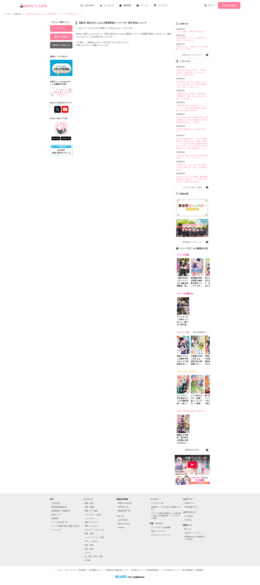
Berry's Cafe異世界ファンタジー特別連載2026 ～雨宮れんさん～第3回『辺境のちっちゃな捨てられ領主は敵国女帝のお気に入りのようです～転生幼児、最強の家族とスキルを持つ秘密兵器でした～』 (192, 144)
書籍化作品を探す (192, 450)
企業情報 (199, 570)
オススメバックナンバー (160, 535)
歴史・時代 (89, 545)
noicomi (121, 527)
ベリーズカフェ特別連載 (160, 527)
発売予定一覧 (123, 507)
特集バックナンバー (159, 531)
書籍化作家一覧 (124, 511)
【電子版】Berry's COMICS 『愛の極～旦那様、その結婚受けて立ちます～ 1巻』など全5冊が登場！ (191, 72)
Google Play (65, 138)
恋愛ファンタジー (92, 522)
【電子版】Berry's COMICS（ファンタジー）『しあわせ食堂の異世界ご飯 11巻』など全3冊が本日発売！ (191, 108)
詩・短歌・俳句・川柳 (93, 556)
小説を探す (89, 5)
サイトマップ (71, 570)
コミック (144, 5)
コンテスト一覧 (157, 503)
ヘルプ (60, 570)
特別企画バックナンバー (192, 242)
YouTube (187, 520)
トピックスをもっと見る (192, 187)
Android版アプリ (190, 507)
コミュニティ (56, 530)
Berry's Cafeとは (61, 45)
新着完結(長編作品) (59, 507)
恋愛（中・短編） (92, 511)
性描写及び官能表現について (117, 570)
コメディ (88, 553)
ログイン (212, 5)
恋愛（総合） (90, 503)
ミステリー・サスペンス (94, 530)
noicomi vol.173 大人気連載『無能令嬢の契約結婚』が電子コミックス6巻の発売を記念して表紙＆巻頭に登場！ (192, 179)
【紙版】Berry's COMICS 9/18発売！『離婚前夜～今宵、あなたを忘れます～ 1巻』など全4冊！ (192, 96)
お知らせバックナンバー (192, 55)
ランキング (109, 5)
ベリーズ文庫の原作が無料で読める (65, 526)
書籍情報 (127, 5)
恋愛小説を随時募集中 (199, 332)
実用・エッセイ (91, 526)
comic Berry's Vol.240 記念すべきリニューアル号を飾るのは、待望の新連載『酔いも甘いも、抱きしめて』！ (191, 84)
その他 (87, 560)
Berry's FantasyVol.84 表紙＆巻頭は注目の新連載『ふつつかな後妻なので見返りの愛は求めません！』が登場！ (192, 119)
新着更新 (54, 518)
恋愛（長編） (90, 507)
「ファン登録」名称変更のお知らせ (190, 32)
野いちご (187, 529)
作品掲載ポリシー (96, 570)
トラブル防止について (170, 570)
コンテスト (163, 5)
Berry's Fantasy (124, 524)
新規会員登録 (229, 5)
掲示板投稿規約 (153, 570)
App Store (55, 138)
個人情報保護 (187, 570)
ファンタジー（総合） (93, 515)
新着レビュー (56, 515)
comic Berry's (123, 520)
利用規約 (82, 570)
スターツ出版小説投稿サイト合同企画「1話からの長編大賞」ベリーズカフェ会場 (166, 515)
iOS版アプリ (189, 503)
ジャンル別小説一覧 (59, 522)
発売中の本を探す (125, 503)
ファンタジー (90, 518)
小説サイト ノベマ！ (192, 533)
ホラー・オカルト (92, 541)
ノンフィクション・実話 (94, 537)
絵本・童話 (89, 549)
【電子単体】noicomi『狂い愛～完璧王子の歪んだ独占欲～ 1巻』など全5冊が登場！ (191, 167)
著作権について (137, 570)
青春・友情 (89, 534)
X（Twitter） (189, 516)
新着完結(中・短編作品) (60, 511)
